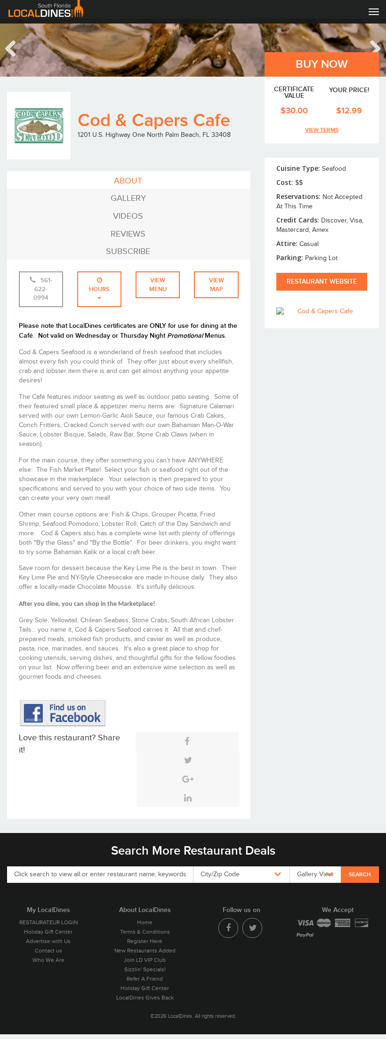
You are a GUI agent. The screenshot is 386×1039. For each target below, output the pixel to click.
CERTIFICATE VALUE (294, 93)
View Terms (321, 130)
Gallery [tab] (128, 198)
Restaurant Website (322, 282)
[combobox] (241, 874)
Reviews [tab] (128, 234)
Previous (16, 48)
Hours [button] (99, 289)
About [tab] (128, 181)
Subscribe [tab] (128, 251)
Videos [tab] (128, 216)
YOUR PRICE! (349, 90)
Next (369, 48)
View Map (216, 285)
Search (360, 874)
